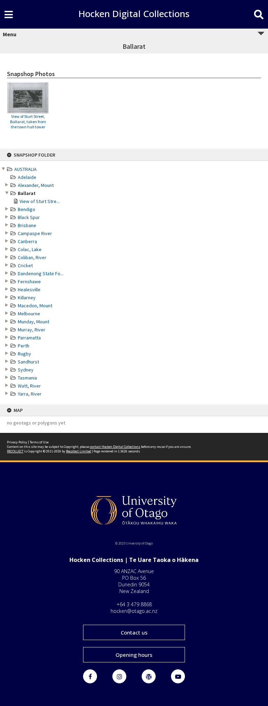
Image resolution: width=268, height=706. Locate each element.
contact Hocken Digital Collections (115, 446)
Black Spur (29, 217)
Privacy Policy (17, 442)
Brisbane (27, 225)
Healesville (29, 289)
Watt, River (29, 386)
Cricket (25, 265)
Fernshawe (29, 281)
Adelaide (27, 177)
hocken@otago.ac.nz (134, 611)
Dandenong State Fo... (41, 273)
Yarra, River (30, 394)
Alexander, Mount (36, 185)
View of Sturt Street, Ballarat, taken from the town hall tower (28, 121)
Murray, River (31, 329)
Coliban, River (32, 257)
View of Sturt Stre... (40, 201)
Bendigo (26, 209)
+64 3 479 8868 (134, 604)
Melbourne (29, 313)
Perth (23, 346)
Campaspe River (35, 233)
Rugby (24, 354)
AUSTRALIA (25, 169)
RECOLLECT (15, 451)
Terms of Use (39, 442)
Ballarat (27, 193)
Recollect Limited (78, 451)
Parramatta (29, 338)
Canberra (27, 241)
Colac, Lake (30, 249)
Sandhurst (28, 362)
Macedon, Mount (35, 305)
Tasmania (27, 378)
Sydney (26, 370)
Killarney (27, 297)
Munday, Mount (33, 321)
